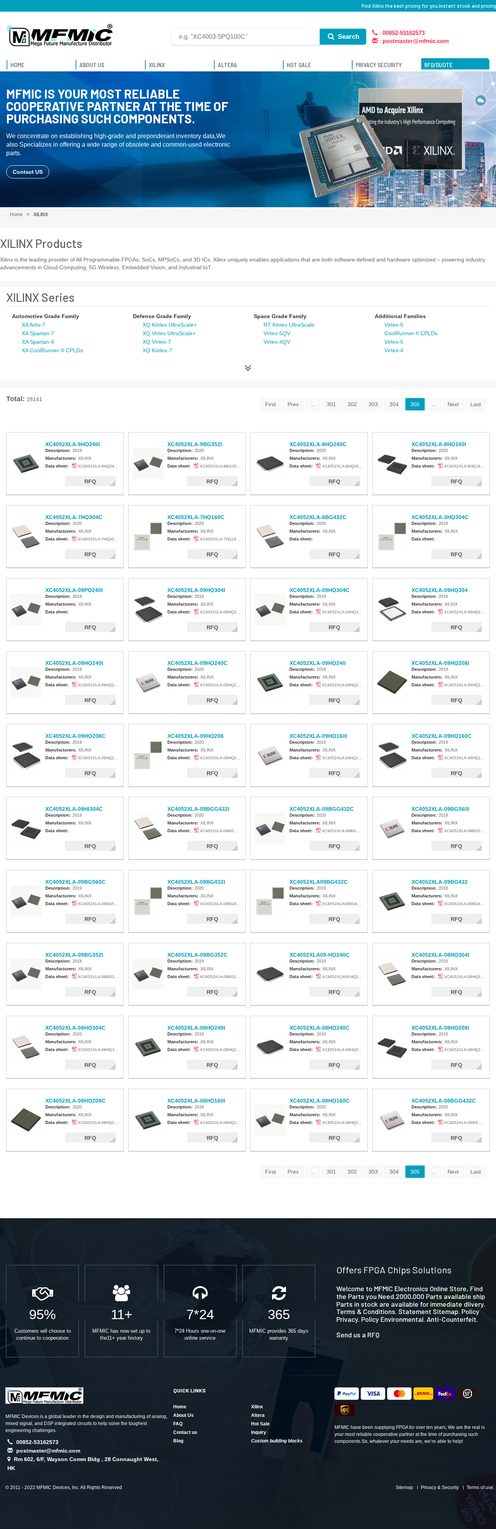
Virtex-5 (393, 342)
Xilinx (257, 1407)
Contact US (28, 172)
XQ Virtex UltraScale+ (169, 333)
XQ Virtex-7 (157, 342)
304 (394, 404)
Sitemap (404, 1487)
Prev (293, 404)
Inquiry (258, 1432)
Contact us (185, 1432)
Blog (178, 1441)
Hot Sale (260, 1424)
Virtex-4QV (277, 342)
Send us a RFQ (357, 1334)
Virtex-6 (393, 325)
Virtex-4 (393, 350)
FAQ (178, 1424)
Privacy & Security (440, 1487)
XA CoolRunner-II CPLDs (52, 350)
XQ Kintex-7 (157, 350)
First (270, 404)
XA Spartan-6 (38, 342)
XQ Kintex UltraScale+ (170, 325)
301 (331, 404)
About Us (183, 1415)
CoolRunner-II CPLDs (410, 333)
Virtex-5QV (277, 333)
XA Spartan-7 (38, 333)
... (312, 404)
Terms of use (480, 1487)
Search (347, 36)
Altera (258, 1415)
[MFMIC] (60, 32)
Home (179, 1407)
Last (475, 404)
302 (352, 404)
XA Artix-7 (33, 325)
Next (453, 404)
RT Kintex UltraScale (289, 325)
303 (373, 404)
